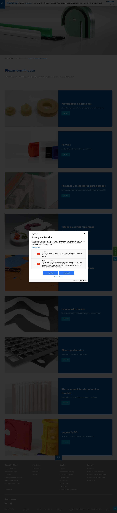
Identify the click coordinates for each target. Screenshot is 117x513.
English (34, 234)
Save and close (58, 277)
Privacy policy (35, 247)
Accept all (50, 273)
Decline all (67, 273)
